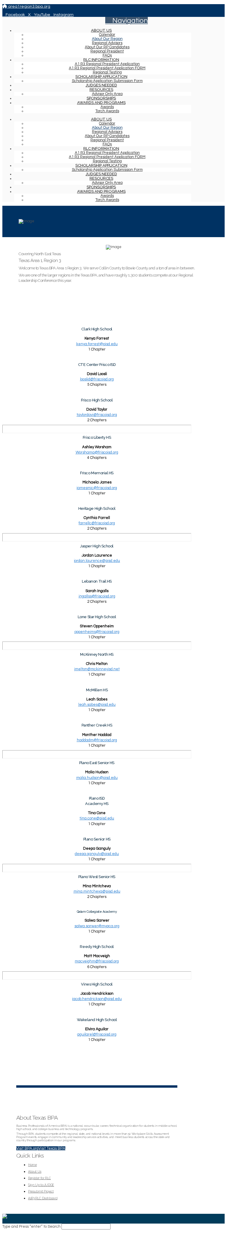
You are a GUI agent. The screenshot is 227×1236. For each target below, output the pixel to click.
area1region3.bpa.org (28, 6)
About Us (34, 1172)
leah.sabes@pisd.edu (97, 705)
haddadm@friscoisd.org (97, 740)
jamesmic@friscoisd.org (97, 488)
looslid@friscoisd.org (97, 379)
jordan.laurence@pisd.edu (97, 561)
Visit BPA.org (27, 1148)
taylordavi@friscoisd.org (97, 415)
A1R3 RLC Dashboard (42, 1198)
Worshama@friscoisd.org (97, 452)
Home (32, 1165)
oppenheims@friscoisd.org (96, 632)
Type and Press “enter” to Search (31, 1226)
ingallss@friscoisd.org (97, 596)
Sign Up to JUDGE (41, 1185)
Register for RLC (39, 1178)
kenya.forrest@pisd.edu (97, 344)
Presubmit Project (41, 1191)
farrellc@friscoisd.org (97, 523)
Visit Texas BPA (51, 1148)
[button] (126, 20)
